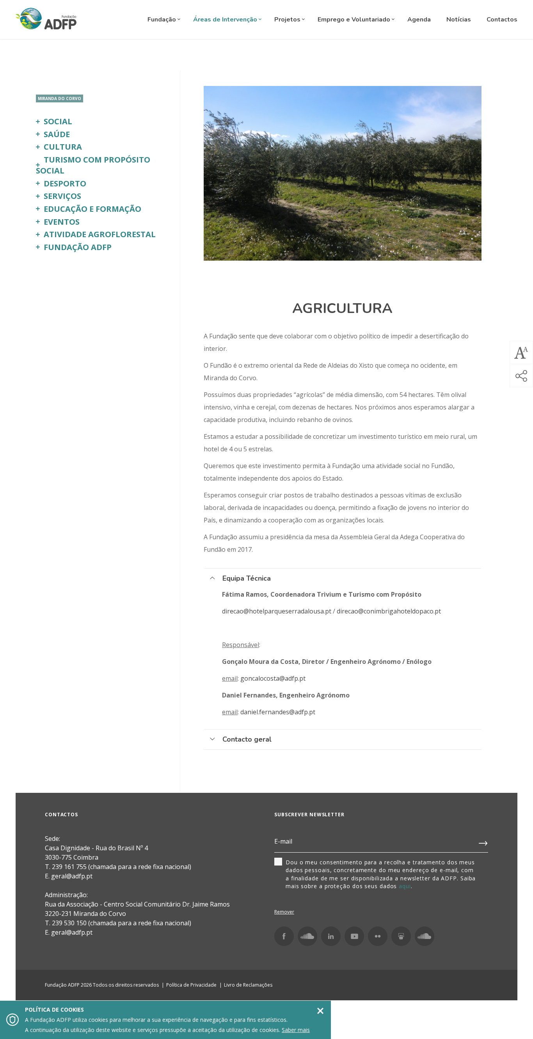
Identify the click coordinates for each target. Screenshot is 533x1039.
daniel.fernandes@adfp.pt (278, 712)
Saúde (57, 134)
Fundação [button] (162, 19)
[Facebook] (284, 936)
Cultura (63, 146)
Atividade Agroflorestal (100, 234)
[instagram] (307, 936)
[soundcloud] (424, 936)
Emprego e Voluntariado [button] (355, 19)
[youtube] (354, 936)
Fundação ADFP (78, 247)
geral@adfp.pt (71, 932)
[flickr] (377, 936)
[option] (342, 173)
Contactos (502, 19)
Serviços (62, 196)
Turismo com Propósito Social (93, 165)
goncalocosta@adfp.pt (273, 678)
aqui (405, 886)
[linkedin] (331, 936)
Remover (284, 911)
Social (58, 121)
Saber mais (296, 1030)
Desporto (65, 183)
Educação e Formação (92, 209)
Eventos (62, 221)
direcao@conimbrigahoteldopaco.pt (389, 611)
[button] (521, 352)
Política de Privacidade (191, 985)
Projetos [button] (288, 19)
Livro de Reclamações (248, 985)
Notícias (458, 19)
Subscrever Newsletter (309, 814)
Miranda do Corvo (59, 98)
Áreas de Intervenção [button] (226, 19)
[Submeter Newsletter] (483, 841)
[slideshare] (401, 936)
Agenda (419, 19)
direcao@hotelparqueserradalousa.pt (276, 611)
